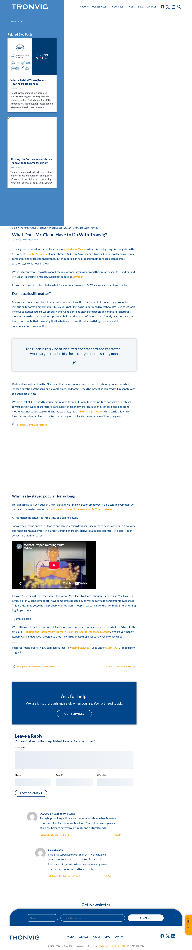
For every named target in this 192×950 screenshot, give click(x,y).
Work (131, 7)
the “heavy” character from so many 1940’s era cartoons (81, 509)
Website (101, 775)
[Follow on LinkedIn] (174, 8)
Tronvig (17, 239)
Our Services (99, 7)
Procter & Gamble (37, 253)
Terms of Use (121, 946)
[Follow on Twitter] (168, 8)
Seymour (77, 276)
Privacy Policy (106, 946)
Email (59, 775)
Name (19, 775)
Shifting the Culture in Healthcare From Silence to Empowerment (31, 161)
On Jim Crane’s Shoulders (118, 666)
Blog (140, 7)
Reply (118, 835)
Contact (151, 7)
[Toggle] (174, 918)
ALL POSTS (16, 21)
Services (83, 936)
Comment (21, 747)
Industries (117, 7)
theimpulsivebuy (81, 647)
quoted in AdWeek (74, 249)
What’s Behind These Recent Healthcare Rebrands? (28, 82)
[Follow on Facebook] (163, 8)
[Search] (179, 7)
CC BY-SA (111, 647)
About (83, 7)
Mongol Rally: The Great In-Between (36, 666)
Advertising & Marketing (33, 227)
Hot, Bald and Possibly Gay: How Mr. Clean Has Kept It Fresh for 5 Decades (66, 631)
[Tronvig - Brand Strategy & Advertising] (30, 6)
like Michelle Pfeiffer (90, 411)
